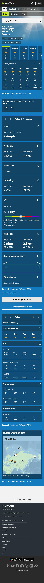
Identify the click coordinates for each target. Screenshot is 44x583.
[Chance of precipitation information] (38, 165)
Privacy (4, 550)
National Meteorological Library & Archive (15, 513)
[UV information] (38, 200)
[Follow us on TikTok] (22, 565)
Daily (5, 14)
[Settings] (32, 3)
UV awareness (8, 225)
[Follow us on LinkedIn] (31, 565)
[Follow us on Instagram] (26, 565)
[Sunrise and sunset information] (38, 256)
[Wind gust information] (38, 126)
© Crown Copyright (22, 570)
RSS (3, 553)
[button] (20, 448)
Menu (39, 3)
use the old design (31, 9)
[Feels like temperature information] (38, 145)
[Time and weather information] (39, 328)
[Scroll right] (39, 64)
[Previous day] (5, 119)
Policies (4, 538)
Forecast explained (9, 293)
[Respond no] (12, 108)
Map (23, 14)
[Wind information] (39, 343)
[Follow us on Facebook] (17, 565)
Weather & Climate (8, 524)
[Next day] (11, 119)
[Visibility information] (38, 233)
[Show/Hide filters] (40, 323)
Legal (3, 547)
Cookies (4, 544)
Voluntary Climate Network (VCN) (12, 520)
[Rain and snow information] (39, 408)
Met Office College (8, 509)
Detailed (14, 14)
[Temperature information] (39, 384)
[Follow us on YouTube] (13, 565)
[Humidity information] (38, 180)
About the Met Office (9, 534)
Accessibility (6, 541)
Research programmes (9, 527)
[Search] (39, 20)
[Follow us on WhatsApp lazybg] (36, 565)
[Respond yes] (6, 108)
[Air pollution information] (38, 277)
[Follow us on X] (8, 565)
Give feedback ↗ (15, 9)
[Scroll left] (34, 64)
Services (4, 531)
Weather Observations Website (12, 517)
